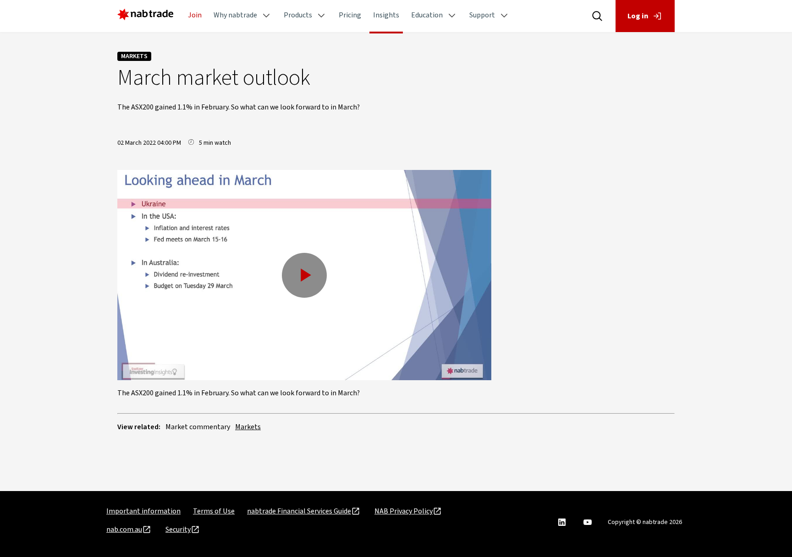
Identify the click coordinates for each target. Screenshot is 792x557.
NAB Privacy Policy (403, 511)
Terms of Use (214, 511)
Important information (143, 511)
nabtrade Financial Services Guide (299, 511)
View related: (138, 427)
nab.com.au (124, 529)
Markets (134, 56)
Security (178, 529)
